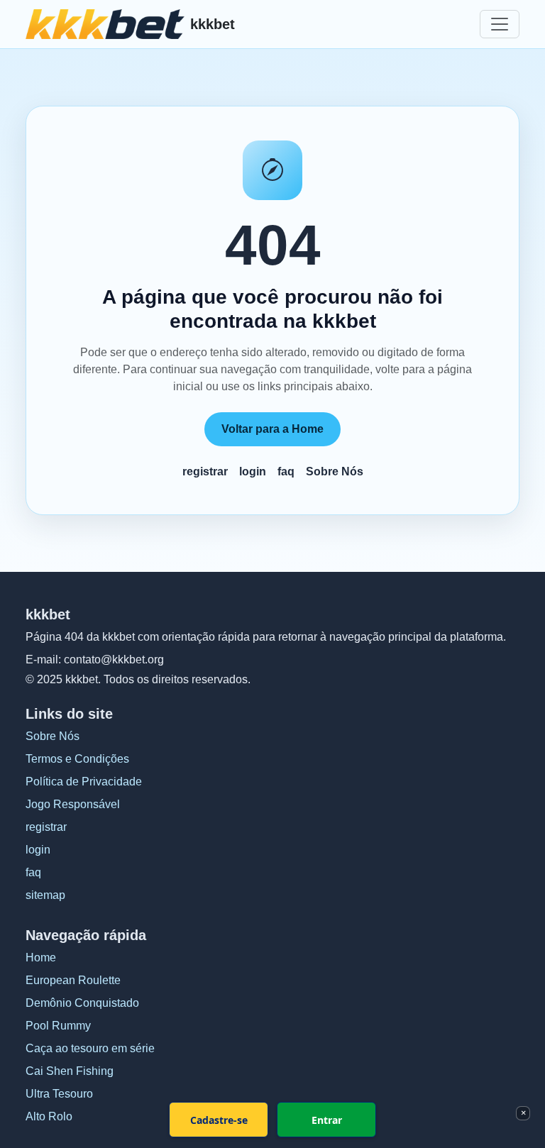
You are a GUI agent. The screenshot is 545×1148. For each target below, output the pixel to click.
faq (285, 471)
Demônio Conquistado (82, 1003)
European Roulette (73, 980)
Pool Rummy (58, 1026)
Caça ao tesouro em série (90, 1048)
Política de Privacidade (84, 782)
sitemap (45, 895)
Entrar (327, 1120)
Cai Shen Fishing (70, 1071)
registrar (205, 471)
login (252, 471)
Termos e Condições (77, 759)
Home (41, 957)
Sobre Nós (334, 471)
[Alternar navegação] (499, 24)
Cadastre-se (219, 1120)
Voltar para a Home (272, 429)
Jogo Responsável (73, 804)
